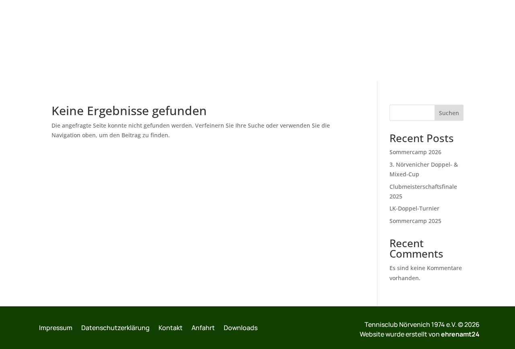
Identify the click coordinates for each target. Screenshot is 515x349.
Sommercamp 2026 (415, 152)
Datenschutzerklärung (115, 327)
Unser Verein (77, 41)
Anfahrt (203, 327)
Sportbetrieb (166, 41)
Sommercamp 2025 (415, 221)
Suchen (449, 113)
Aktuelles (121, 41)
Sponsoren (445, 41)
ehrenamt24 (460, 334)
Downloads (241, 327)
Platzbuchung (338, 41)
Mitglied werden (394, 41)
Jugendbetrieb (217, 41)
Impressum (55, 327)
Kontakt (483, 41)
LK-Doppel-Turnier (414, 208)
